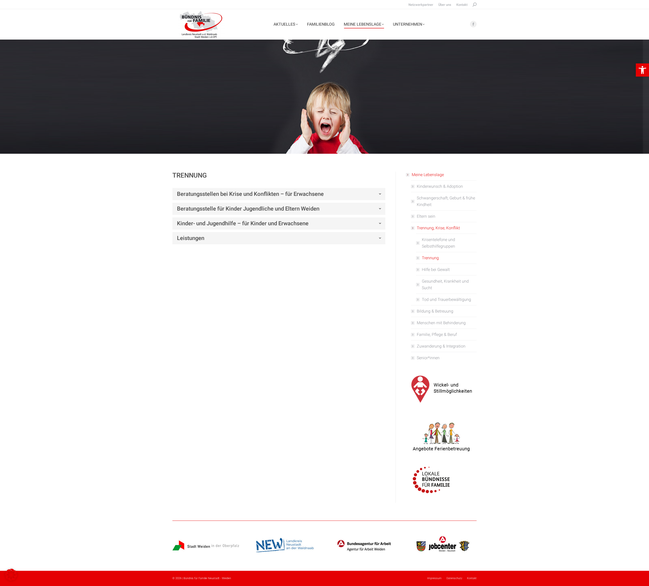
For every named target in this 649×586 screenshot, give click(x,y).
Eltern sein (426, 216)
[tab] (278, 194)
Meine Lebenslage (428, 174)
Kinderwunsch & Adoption (440, 186)
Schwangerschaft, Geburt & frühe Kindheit (446, 201)
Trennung (430, 257)
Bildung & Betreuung (435, 311)
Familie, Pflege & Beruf (437, 334)
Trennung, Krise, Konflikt (438, 228)
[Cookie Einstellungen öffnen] (11, 579)
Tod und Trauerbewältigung (446, 299)
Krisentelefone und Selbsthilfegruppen (438, 243)
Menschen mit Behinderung (441, 322)
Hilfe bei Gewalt (436, 269)
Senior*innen (428, 357)
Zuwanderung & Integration (441, 346)
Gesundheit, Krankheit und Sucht (445, 284)
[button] (642, 70)
